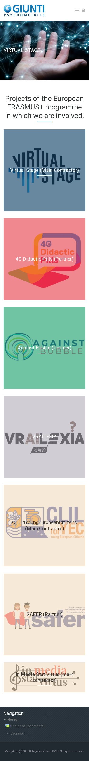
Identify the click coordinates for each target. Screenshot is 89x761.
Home (12, 719)
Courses (17, 733)
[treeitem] (44, 727)
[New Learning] (24, 10)
